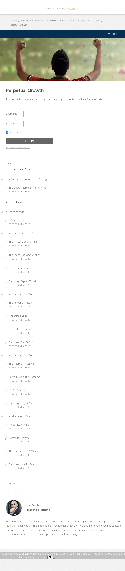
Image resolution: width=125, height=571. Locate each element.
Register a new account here (18, 147)
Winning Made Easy (18, 169)
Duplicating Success (20, 329)
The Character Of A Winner (24, 451)
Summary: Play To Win (21, 403)
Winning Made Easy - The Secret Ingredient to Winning (40, 20)
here (83, 99)
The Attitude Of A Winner (23, 242)
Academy (14, 20)
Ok (50, 557)
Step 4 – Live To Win (90, 20)
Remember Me (18, 132)
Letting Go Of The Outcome (24, 377)
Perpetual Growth (19, 438)
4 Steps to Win (69, 20)
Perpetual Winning (19, 424)
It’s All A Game (17, 390)
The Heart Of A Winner (22, 364)
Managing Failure (18, 316)
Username (11, 114)
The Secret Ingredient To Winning (27, 188)
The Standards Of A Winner (24, 255)
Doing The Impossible (21, 268)
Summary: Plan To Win (21, 342)
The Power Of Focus (20, 303)
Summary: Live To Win (21, 464)
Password (11, 123)
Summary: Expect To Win (23, 281)
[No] (54, 558)
